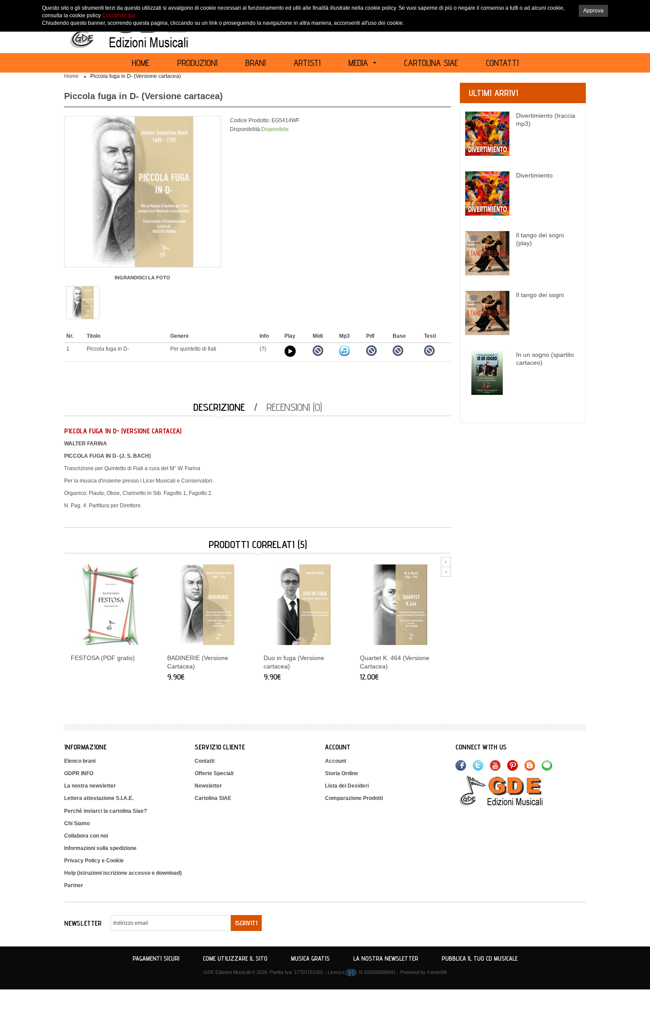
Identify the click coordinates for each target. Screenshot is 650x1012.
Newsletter (208, 786)
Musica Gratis (310, 958)
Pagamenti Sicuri (156, 958)
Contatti (204, 761)
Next (446, 572)
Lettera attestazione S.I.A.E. (99, 798)
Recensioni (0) (294, 407)
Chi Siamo (77, 823)
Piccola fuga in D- (108, 349)
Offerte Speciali (214, 773)
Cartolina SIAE (213, 798)
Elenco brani (80, 761)
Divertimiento (534, 175)
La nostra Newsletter (385, 958)
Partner (73, 885)
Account (335, 761)
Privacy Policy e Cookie (94, 860)
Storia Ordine (341, 773)
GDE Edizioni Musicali (226, 972)
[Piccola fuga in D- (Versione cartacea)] (82, 302)
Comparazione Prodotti (354, 798)
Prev (446, 562)
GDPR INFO (78, 773)
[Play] (290, 351)
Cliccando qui (118, 15)
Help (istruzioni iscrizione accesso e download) (123, 873)
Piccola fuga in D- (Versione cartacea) (135, 76)
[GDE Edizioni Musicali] (511, 790)
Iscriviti (246, 923)
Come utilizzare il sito (235, 958)
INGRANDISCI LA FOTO (142, 277)
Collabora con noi (86, 836)
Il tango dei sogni (540, 294)
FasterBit (437, 972)
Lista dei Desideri (347, 786)
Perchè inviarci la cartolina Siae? (105, 811)
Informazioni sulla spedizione (100, 848)
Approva (593, 11)
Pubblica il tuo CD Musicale (480, 958)
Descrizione (219, 407)
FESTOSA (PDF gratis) (103, 657)
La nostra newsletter (90, 786)
